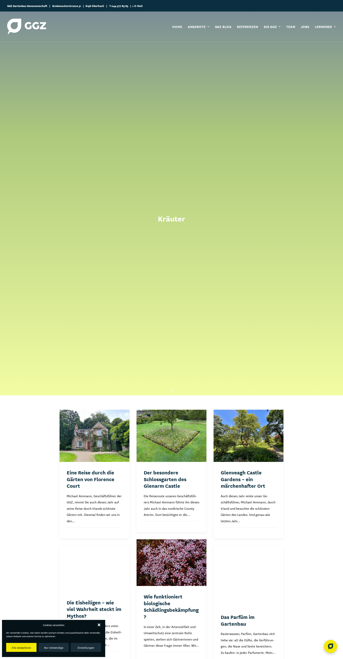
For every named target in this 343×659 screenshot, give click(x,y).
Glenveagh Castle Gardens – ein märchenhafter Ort (243, 479)
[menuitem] (178, 27)
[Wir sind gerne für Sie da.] (330, 646)
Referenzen (247, 26)
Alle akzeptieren (21, 647)
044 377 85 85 (119, 6)
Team (290, 26)
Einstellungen (86, 647)
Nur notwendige (53, 647)
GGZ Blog (223, 26)
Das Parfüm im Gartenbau (237, 620)
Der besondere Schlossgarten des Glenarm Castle (165, 479)
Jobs (305, 26)
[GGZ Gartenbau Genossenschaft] (26, 27)
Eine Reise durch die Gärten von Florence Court (90, 479)
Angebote (197, 26)
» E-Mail (137, 6)
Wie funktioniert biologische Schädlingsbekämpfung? (171, 606)
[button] (99, 625)
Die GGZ (270, 26)
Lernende (323, 26)
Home (177, 26)
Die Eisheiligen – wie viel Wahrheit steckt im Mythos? (94, 609)
